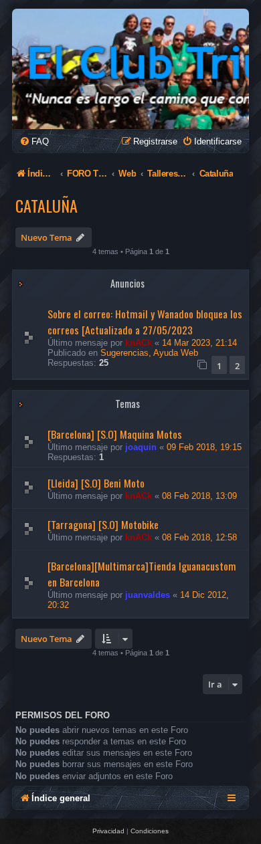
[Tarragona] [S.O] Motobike (103, 524)
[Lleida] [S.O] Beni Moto (96, 483)
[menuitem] (34, 141)
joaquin (141, 447)
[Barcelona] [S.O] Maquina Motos (115, 434)
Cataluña (46, 205)
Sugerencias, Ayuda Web (149, 353)
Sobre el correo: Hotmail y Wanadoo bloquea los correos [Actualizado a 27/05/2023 (145, 322)
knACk (138, 343)
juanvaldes (147, 595)
